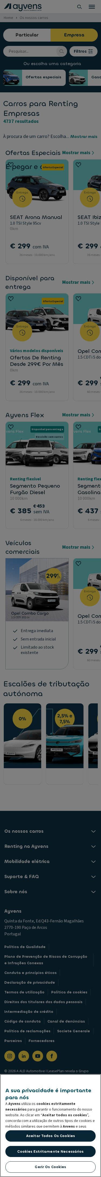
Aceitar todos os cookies (50, 1136)
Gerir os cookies (50, 1167)
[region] (50, 1125)
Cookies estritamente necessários (50, 1151)
